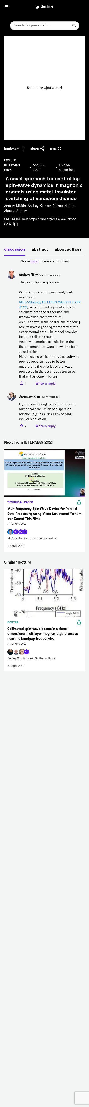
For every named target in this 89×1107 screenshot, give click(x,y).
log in (35, 261)
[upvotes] (21, 383)
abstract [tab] (40, 248)
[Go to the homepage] (44, 7)
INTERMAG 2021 (38, 441)
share (34, 148)
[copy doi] (18, 224)
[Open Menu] (6, 6)
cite (53, 148)
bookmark (11, 148)
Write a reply (46, 383)
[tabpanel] (44, 344)
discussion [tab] (14, 248)
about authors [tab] (68, 248)
